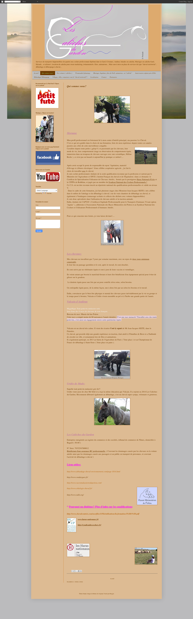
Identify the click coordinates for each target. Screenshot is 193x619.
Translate (49, 193)
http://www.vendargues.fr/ (77, 477)
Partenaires (113, 77)
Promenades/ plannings (82, 73)
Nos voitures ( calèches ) (64, 73)
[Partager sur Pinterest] (81, 571)
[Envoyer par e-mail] (72, 571)
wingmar (101, 593)
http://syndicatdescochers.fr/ (89, 524)
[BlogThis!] (74, 571)
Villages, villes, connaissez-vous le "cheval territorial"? (69, 77)
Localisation (94, 77)
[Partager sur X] (77, 571)
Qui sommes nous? (47, 73)
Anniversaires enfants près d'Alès (145, 73)
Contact (104, 77)
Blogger (112, 593)
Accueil (36, 73)
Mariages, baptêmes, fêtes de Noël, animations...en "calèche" (112, 73)
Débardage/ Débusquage (41, 77)
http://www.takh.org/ (75, 494)
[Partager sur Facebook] (79, 571)
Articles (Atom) (78, 582)
